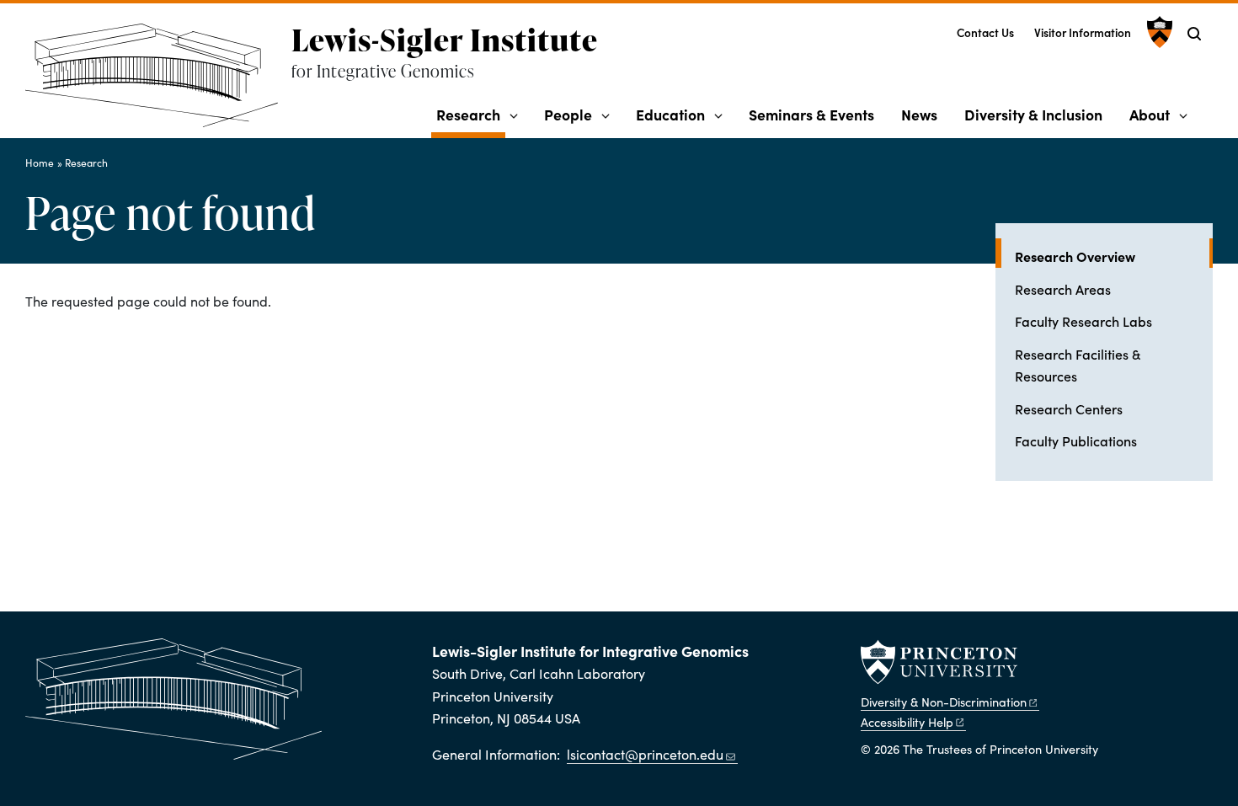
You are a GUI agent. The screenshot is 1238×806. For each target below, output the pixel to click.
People (568, 114)
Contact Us (985, 32)
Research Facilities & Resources (1077, 364)
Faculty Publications (1076, 440)
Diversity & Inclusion (1033, 114)
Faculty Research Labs (1083, 321)
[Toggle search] (1194, 33)
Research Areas (1063, 289)
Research (470, 114)
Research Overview (1114, 255)
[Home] (158, 82)
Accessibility (907, 721)
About (1149, 114)
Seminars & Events (811, 114)
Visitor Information (1082, 32)
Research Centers (1069, 408)
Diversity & (944, 701)
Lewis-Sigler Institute (444, 40)
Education (670, 114)
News (919, 114)
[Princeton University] (1157, 32)
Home (39, 162)
